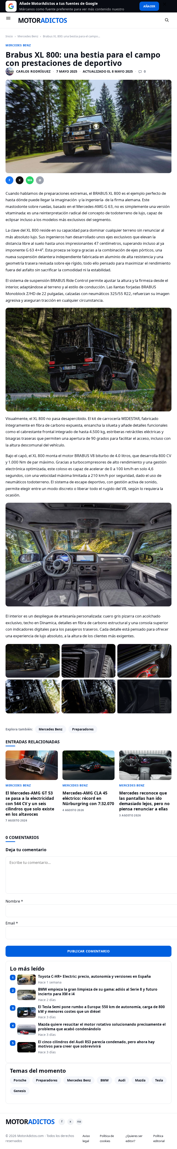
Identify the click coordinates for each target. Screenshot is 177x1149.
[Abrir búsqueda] (167, 20)
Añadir (149, 6)
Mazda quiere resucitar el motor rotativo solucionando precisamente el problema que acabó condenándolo (102, 1026)
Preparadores (83, 729)
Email (12, 923)
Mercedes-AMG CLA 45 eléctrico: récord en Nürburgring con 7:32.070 (88, 798)
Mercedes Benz (28, 36)
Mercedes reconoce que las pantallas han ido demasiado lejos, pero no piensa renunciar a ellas (144, 801)
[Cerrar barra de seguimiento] (166, 6)
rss (79, 1121)
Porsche (20, 1080)
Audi (121, 1080)
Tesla (159, 1080)
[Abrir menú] (10, 20)
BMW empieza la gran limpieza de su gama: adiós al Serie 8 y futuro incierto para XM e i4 (97, 991)
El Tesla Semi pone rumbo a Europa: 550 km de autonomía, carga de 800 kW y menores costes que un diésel (101, 1009)
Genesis (20, 1091)
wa (29, 180)
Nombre (14, 901)
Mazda (140, 1080)
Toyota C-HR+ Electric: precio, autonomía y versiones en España (94, 976)
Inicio (9, 36)
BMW (104, 1080)
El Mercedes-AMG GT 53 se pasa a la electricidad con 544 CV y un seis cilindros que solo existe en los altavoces (30, 803)
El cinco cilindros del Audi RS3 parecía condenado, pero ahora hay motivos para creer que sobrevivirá (96, 1044)
